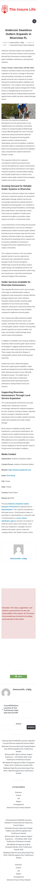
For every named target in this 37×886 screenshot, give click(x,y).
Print (20, 676)
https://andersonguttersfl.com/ (19, 470)
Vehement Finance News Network (22, 45)
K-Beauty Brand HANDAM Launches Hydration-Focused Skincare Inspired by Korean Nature (18, 822)
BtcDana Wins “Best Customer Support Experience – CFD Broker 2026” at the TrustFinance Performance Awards (18, 757)
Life (18, 798)
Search (18, 724)
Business (18, 792)
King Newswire (7, 509)
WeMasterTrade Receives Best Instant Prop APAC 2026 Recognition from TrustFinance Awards (18, 770)
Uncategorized (18, 804)
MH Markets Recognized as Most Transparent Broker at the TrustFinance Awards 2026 (18, 847)
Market (18, 801)
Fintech (18, 795)
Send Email (11, 475)
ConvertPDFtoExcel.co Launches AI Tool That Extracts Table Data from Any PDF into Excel (11, 709)
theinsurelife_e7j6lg (17, 42)
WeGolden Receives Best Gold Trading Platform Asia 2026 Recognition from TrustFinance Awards (18, 749)
